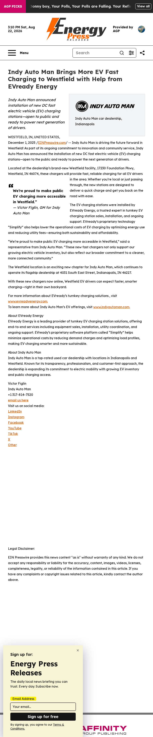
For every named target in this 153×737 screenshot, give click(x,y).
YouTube (15, 428)
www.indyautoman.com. (111, 307)
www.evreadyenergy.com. (28, 301)
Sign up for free (43, 716)
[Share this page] (142, 53)
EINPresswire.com (52, 143)
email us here (18, 400)
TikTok (13, 434)
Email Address (23, 699)
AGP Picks (13, 6)
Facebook (16, 423)
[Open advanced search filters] (131, 52)
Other (12, 445)
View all (143, 6)
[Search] (122, 52)
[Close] (78, 650)
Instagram (16, 417)
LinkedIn (15, 411)
